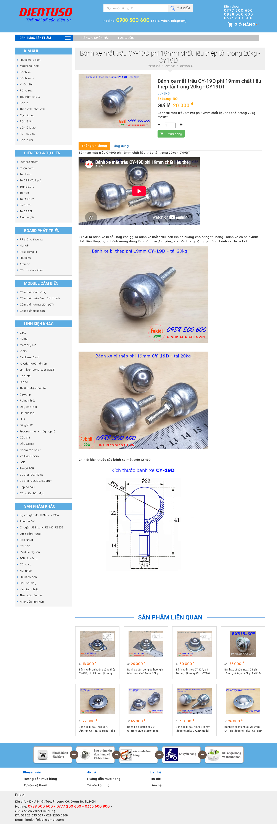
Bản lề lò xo (28, 127)
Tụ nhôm (26, 174)
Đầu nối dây (28, 583)
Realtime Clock (30, 357)
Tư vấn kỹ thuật (35, 785)
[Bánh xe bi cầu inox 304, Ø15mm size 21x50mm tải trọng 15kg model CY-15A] (145, 701)
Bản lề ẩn (26, 121)
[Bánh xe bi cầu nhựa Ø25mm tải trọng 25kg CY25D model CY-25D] (194, 701)
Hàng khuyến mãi (95, 38)
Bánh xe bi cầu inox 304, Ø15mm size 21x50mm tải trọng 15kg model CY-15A (143, 729)
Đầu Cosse (27, 443)
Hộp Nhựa (26, 539)
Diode (24, 382)
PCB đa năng (28, 558)
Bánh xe (25, 72)
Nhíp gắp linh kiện (32, 601)
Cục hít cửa (27, 115)
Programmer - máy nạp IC (37, 431)
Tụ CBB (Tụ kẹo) (30, 180)
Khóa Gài (26, 84)
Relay (23, 338)
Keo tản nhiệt (29, 589)
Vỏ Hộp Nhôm (29, 456)
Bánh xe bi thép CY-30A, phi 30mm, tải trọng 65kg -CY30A (193, 671)
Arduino (25, 264)
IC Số (23, 351)
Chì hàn (25, 546)
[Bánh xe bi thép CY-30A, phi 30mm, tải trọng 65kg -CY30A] (194, 644)
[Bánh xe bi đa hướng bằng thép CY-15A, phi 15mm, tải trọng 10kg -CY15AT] (97, 644)
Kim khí (169, 65)
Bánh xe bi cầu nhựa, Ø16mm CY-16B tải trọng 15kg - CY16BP (243, 728)
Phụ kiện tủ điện (30, 59)
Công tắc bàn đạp (32, 493)
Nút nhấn (26, 570)
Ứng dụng (121, 146)
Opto (23, 332)
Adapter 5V (27, 521)
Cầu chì (25, 437)
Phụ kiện (25, 257)
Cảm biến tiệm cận (32, 310)
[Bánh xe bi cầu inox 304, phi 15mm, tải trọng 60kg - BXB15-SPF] (243, 644)
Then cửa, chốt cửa (32, 109)
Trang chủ (153, 65)
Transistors (27, 186)
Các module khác (31, 270)
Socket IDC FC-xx (31, 474)
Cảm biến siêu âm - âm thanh (40, 298)
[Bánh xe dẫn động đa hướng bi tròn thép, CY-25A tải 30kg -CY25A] (145, 644)
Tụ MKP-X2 (27, 199)
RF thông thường (31, 239)
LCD (22, 462)
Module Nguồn (30, 552)
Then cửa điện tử (31, 595)
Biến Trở (25, 205)
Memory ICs (28, 345)
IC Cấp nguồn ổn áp (33, 363)
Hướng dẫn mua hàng (40, 779)
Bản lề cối (26, 140)
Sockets (25, 376)
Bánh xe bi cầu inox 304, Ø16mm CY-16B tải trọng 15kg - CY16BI (97, 729)
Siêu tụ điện (27, 217)
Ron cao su (27, 133)
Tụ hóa (24, 192)
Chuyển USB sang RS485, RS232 (41, 527)
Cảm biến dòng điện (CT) (37, 304)
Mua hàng (175, 134)
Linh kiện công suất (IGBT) (37, 369)
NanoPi (24, 245)
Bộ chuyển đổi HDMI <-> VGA (39, 515)
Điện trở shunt (29, 161)
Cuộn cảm (27, 168)
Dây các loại (28, 406)
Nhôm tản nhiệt (30, 450)
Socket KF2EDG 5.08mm (36, 480)
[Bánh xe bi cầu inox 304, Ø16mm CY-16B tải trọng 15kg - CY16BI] (97, 701)
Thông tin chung (94, 146)
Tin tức (155, 779)
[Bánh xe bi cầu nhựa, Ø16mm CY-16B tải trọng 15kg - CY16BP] (243, 701)
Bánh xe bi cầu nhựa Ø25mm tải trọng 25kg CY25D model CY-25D (193, 729)
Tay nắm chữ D (30, 96)
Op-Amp (25, 394)
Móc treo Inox (29, 65)
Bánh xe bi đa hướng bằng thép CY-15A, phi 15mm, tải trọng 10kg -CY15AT (97, 671)
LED (22, 419)
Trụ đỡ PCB (27, 468)
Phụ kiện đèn (28, 577)
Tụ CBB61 (26, 211)
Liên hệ (155, 785)
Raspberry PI (28, 251)
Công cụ (25, 564)
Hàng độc (126, 38)
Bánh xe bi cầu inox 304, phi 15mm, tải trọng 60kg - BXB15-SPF (242, 671)
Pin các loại (27, 412)
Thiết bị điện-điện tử (33, 388)
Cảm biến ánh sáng (33, 292)
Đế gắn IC (26, 425)
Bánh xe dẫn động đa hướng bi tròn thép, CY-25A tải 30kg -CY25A (145, 671)
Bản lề (24, 103)
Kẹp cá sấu (27, 487)
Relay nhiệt (27, 400)
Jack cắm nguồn (31, 533)
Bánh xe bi (27, 78)
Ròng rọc (26, 90)
